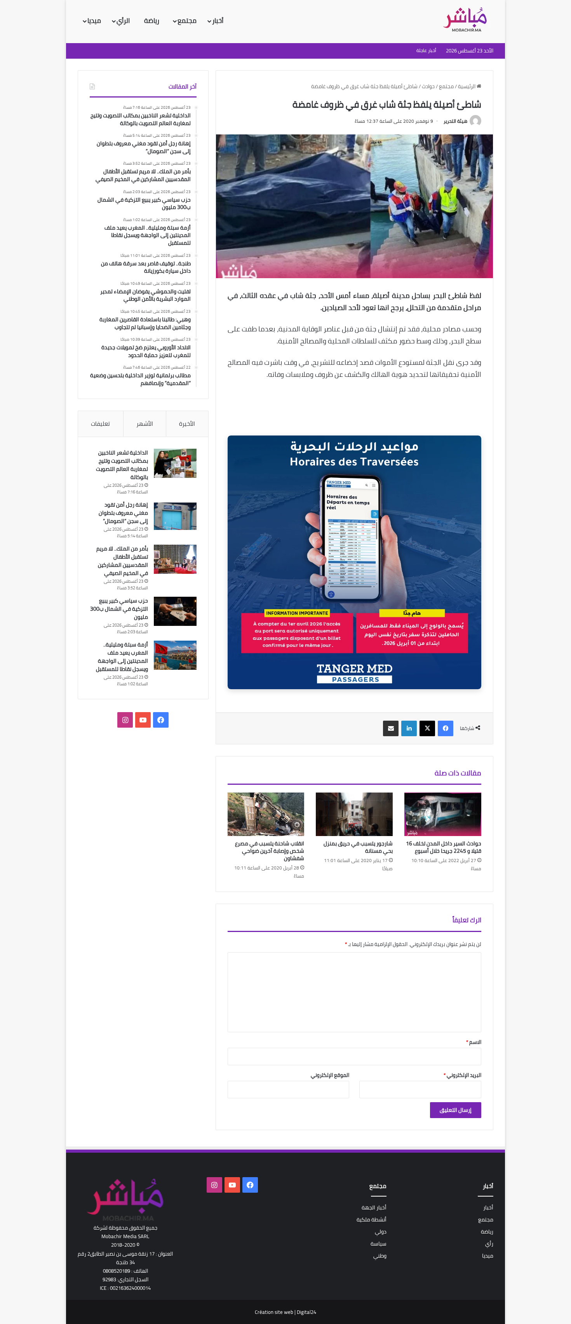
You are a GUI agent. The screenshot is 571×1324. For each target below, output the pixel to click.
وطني (379, 1256)
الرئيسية (467, 86)
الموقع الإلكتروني (330, 1075)
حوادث (428, 86)
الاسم (473, 1042)
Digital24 (306, 1312)
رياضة (152, 20)
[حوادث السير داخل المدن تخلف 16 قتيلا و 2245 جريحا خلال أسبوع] (442, 814)
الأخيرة (187, 423)
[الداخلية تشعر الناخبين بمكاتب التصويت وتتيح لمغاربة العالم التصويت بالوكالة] (175, 463)
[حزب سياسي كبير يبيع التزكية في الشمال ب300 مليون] (175, 611)
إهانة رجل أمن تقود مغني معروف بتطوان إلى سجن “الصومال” (123, 513)
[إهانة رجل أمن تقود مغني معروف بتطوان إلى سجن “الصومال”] (175, 515)
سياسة (378, 1244)
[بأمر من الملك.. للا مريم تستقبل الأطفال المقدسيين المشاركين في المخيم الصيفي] (175, 559)
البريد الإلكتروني (462, 1075)
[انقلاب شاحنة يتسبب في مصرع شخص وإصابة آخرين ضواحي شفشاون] (266, 814)
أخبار (217, 20)
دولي (380, 1231)
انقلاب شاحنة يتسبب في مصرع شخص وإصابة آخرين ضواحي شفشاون (269, 850)
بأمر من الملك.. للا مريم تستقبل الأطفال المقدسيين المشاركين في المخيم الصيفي (122, 561)
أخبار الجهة (374, 1207)
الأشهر (144, 423)
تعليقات (100, 423)
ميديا (94, 20)
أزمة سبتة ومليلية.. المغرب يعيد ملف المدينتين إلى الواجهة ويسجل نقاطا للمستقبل (122, 656)
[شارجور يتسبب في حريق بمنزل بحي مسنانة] (354, 814)
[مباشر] (467, 20)
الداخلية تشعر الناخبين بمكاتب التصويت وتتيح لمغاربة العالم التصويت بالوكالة (122, 465)
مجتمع (187, 20)
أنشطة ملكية (371, 1219)
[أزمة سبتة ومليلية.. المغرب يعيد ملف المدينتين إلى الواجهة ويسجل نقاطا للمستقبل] (175, 655)
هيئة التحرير (455, 121)
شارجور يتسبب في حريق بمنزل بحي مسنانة (358, 847)
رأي (489, 1244)
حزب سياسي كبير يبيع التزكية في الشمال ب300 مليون (119, 609)
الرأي (124, 20)
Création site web (274, 1312)
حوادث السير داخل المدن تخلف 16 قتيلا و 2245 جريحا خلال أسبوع (443, 847)
